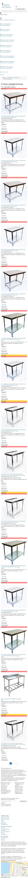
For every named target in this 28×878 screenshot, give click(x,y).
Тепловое (3, 827)
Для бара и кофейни (5, 831)
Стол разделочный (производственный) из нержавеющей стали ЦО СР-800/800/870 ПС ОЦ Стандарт (13, 655)
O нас (2, 820)
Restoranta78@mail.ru (6, 7)
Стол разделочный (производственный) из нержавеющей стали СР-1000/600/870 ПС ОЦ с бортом (13, 430)
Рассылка (3, 840)
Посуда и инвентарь (5, 829)
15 (2, 87)
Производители (4, 824)
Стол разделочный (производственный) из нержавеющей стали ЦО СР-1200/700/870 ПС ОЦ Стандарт (13, 566)
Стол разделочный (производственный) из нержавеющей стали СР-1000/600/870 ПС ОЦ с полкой (13, 250)
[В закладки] (4, 131)
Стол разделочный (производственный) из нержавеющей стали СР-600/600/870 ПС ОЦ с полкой (13, 161)
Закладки (3, 838)
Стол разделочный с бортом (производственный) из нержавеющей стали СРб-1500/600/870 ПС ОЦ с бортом (13, 744)
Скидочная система (5, 819)
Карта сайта (3, 823)
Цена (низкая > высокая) (9, 87)
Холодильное (4, 834)
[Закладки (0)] (16, 7)
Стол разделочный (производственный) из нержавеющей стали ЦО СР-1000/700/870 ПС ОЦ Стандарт (13, 338)
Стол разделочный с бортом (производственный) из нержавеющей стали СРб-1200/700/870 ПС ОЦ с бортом (13, 474)
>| (17, 763)
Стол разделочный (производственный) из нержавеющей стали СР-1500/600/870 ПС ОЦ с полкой (13, 610)
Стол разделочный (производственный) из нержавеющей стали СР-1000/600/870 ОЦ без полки (13, 205)
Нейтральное (4, 830)
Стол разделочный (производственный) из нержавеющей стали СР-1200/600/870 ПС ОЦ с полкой (13, 384)
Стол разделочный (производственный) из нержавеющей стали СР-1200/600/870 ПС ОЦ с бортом (13, 521)
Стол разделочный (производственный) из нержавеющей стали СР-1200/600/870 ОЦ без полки (13, 294)
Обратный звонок (6, 813)
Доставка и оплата (5, 818)
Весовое (3, 832)
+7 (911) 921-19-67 (6, 6)
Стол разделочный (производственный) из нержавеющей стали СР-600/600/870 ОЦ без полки (13, 116)
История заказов (4, 837)
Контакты (3, 821)
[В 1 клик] (4, 129)
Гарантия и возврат (5, 816)
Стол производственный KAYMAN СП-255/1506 (11, 698)
